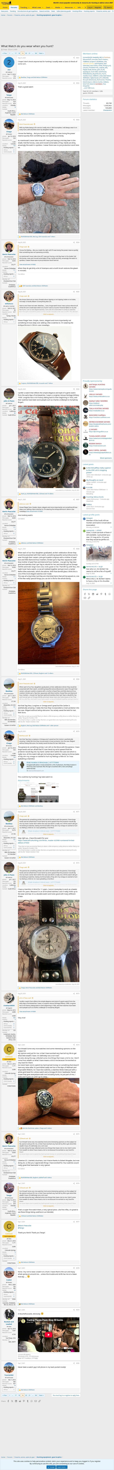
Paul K (104, 74)
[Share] (73, 58)
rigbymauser (94, 78)
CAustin (85, 68)
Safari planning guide (64, 11)
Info (79, 7)
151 (14, 707)
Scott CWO (94, 72)
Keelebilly (96, 57)
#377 (77, 1222)
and (35, 286)
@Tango (21, 1228)
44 (15, 1290)
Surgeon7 (93, 62)
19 (22, 53)
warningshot (99, 64)
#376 (77, 1183)
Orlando (13, 105)
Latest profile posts (91, 514)
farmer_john (96, 70)
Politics (89, 504)
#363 (77, 120)
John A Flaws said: (25, 998)
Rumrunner (101, 80)
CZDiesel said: (23, 1138)
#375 (77, 1134)
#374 (77, 1045)
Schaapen (89, 518)
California (13, 411)
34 (15, 318)
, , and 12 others (37, 673)
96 (15, 413)
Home (5, 7)
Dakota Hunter (98, 82)
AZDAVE (99, 530)
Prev (5, 53)
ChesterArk (107, 110)
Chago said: (23, 247)
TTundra (108, 80)
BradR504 (100, 62)
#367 (77, 499)
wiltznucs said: (24, 504)
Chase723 (86, 86)
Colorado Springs (10, 1073)
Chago (5, 49)
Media (57, 7)
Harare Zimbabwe (10, 268)
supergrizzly (90, 530)
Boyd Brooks (97, 74)
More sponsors (106, 458)
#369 (77, 679)
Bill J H (102, 57)
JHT (100, 78)
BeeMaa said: (23, 736)
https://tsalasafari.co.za (96, 411)
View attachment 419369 (27, 1011)
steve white (94, 66)
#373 (77, 994)
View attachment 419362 (27, 264)
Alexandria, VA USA (10, 705)
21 (29, 53)
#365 (77, 292)
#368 (77, 549)
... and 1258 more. (89, 88)
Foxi (104, 84)
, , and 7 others (38, 237)
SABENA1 (96, 76)
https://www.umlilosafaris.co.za (99, 396)
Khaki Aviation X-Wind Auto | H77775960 (43, 762)
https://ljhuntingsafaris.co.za (98, 432)
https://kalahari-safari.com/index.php (96, 404)
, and (34, 77)
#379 (77, 1310)
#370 (77, 731)
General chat (90, 509)
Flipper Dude (87, 70)
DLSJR (101, 567)
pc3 (109, 66)
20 (26, 53)
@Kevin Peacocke (24, 1225)
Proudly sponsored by (92, 381)
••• (111, 527)
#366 (77, 389)
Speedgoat (86, 72)
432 (14, 1018)
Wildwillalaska (87, 74)
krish (101, 76)
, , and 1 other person (39, 725)
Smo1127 (86, 84)
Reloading (89, 494)
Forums (14, 7)
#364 (77, 242)
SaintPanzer (103, 72)
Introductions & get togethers (28, 11)
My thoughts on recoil (94, 480)
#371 (77, 812)
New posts (4, 11)
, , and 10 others (37, 494)
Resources (69, 7)
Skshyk (105, 66)
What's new (36, 7)
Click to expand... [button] (48, 314)
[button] (29, 7)
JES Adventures (91, 80)
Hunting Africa (77, 11)
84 (36, 53)
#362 (77, 83)
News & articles (44, 11)
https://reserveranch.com (97, 446)
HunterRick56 (87, 57)
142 (14, 146)
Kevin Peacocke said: (26, 124)
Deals (48, 7)
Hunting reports (89, 11)
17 (15, 53)
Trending (23, 7)
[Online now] (9, 252)
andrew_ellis (103, 68)
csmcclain (95, 59)
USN (105, 62)
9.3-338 (89, 487)
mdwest (106, 82)
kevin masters (103, 59)
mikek (100, 66)
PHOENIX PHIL (94, 68)
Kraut (90, 76)
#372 (77, 863)
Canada (13, 144)
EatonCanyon (87, 82)
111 (14, 270)
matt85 (85, 76)
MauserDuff (87, 59)
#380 (77, 1363)
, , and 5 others (37, 1128)
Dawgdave (89, 545)
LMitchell (105, 78)
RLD (84, 80)
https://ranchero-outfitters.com (99, 417)
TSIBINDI (86, 62)
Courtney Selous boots (95, 497)
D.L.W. (103, 70)
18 (19, 53)
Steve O (92, 84)
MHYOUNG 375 (91, 567)
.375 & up (89, 477)
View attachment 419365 (34, 511)
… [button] (12, 53)
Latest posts (88, 464)
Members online (90, 53)
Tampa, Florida (11, 316)
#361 (77, 58)
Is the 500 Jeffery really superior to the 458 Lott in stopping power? (98, 470)
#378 (77, 1268)
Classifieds (89, 501)
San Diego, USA (11, 1338)
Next (40, 53)
